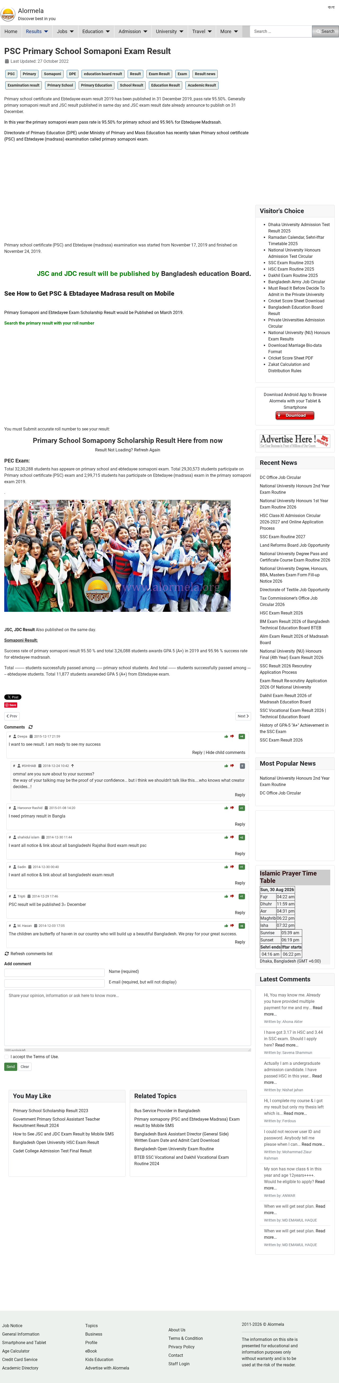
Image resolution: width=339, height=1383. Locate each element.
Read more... (286, 1045)
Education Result (165, 85)
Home (11, 31)
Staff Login (179, 1363)
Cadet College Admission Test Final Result (52, 1150)
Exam (182, 74)
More (225, 31)
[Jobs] (70, 31)
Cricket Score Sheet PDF (290, 358)
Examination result (23, 85)
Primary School (60, 85)
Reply (198, 752)
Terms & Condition (185, 1338)
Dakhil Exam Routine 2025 (293, 275)
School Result (131, 85)
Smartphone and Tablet (24, 1342)
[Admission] (144, 31)
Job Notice (12, 1325)
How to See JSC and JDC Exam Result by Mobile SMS (63, 1134)
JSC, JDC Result (19, 629)
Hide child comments (225, 752)
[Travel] (208, 31)
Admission (130, 31)
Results (34, 31)
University (166, 31)
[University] (180, 31)
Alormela (31, 11)
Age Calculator (15, 1351)
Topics (91, 1325)
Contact (175, 1355)
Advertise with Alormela (107, 1368)
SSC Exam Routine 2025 (291, 262)
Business (93, 1334)
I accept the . (35, 1056)
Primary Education (96, 85)
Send (11, 1067)
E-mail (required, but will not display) (143, 982)
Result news (205, 74)
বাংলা (331, 7)
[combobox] (281, 31)
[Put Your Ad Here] (295, 440)
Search (328, 31)
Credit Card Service (19, 1359)
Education (92, 31)
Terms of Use (45, 1056)
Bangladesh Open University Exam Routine (174, 1148)
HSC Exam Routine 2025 (291, 269)
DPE (72, 74)
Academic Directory (20, 1368)
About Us (176, 1329)
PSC (11, 74)
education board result (103, 74)
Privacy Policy (181, 1346)
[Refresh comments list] (30, 727)
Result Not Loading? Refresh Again (127, 449)
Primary (29, 74)
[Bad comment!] (232, 736)
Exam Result (159, 74)
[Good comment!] (227, 736)
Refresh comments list (31, 953)
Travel (198, 31)
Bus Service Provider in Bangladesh (167, 1110)
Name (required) (124, 971)
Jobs (62, 31)
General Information (20, 1334)
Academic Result (202, 85)
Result (135, 74)
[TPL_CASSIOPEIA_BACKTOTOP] (330, 1373)
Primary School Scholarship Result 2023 (50, 1110)
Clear (25, 1067)
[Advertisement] (127, 194)
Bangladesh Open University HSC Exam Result (56, 1142)
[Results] (45, 31)
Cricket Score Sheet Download (296, 300)
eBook (91, 1351)
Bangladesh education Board (205, 273)
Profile (91, 1342)
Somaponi (52, 74)
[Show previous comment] (72, 766)
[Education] (106, 31)
